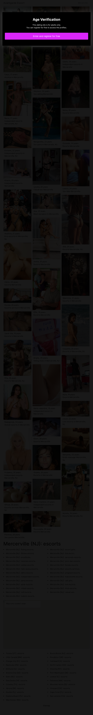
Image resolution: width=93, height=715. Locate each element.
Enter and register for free (46, 36)
